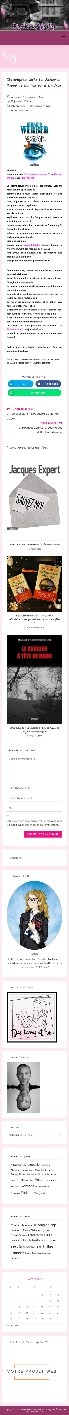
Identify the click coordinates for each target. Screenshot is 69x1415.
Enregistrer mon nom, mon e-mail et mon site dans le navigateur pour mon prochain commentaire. (34, 822)
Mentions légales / (47, 1409)
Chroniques (18, 106)
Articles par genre (20, 1156)
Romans (11, 363)
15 (42, 1306)
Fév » (17, 1325)
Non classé (53, 359)
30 (50, 1318)
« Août (10, 1325)
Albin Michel (25, 359)
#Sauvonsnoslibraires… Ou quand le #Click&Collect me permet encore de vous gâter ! (34, 619)
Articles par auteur (20, 1216)
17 (58, 1306)
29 (42, 1318)
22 (42, 1312)
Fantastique (39, 359)
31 (58, 1318)
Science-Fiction (24, 363)
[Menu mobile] (63, 37)
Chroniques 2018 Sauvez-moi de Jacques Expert (34, 544)
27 (26, 1318)
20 (26, 1312)
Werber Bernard (42, 363)
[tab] (20, 1156)
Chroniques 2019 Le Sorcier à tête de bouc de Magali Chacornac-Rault (34, 730)
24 (58, 1312)
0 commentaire (21, 110)
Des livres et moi (40, 106)
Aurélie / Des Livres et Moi (27, 97)
